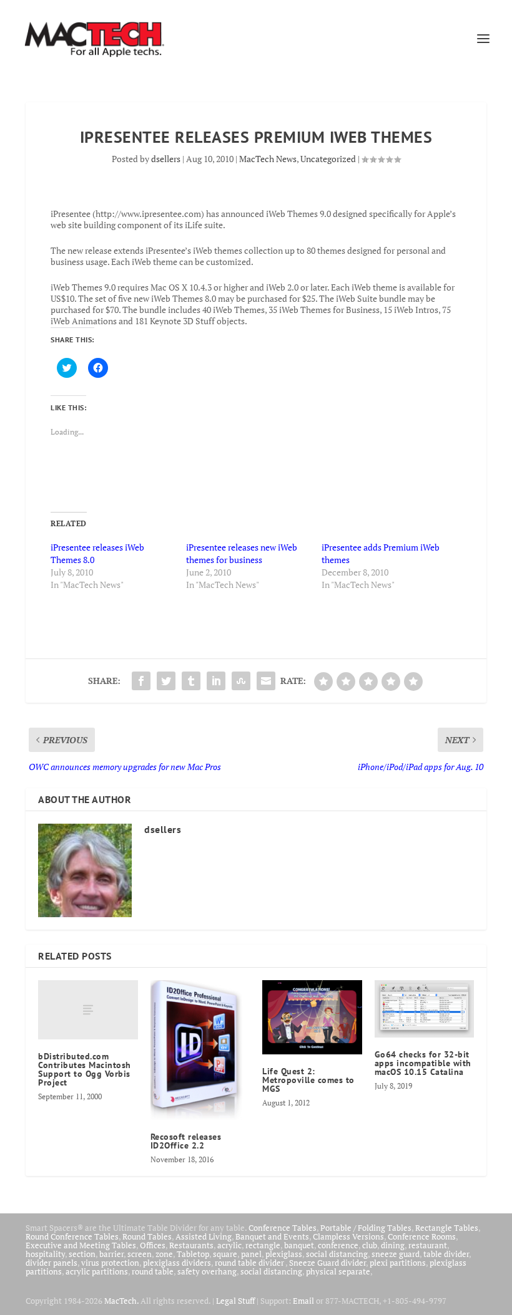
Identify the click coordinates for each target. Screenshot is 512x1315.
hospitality (45, 1254)
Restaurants (191, 1245)
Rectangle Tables (446, 1227)
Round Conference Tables (72, 1236)
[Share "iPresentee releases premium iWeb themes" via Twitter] (166, 680)
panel (251, 1254)
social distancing (337, 1254)
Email (303, 1300)
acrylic (229, 1245)
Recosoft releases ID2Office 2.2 (186, 1141)
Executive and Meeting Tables (81, 1245)
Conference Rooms (422, 1236)
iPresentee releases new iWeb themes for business (241, 553)
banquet (299, 1245)
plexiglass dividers (177, 1262)
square (225, 1254)
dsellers (165, 159)
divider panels (51, 1262)
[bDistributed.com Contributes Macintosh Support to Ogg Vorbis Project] (88, 1010)
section (82, 1254)
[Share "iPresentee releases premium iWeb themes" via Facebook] (141, 680)
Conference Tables (283, 1227)
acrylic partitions (97, 1271)
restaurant (427, 1245)
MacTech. (121, 1300)
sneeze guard (396, 1254)
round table (153, 1271)
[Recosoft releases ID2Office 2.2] (200, 1050)
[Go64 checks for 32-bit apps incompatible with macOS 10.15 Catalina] (425, 1009)
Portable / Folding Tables (365, 1227)
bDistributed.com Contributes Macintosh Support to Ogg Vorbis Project (84, 1069)
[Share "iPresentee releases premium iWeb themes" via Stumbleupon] (241, 680)
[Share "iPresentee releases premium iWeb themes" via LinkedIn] (216, 680)
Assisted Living (203, 1236)
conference (338, 1245)
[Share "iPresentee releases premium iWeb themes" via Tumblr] (191, 680)
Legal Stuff (235, 1300)
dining (393, 1245)
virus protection (110, 1262)
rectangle (262, 1245)
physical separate (338, 1271)
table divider (446, 1254)
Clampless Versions (348, 1236)
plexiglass (283, 1254)
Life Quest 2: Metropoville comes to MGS (308, 1080)
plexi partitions (398, 1262)
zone (164, 1254)
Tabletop (193, 1254)
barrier (111, 1254)
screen (139, 1254)
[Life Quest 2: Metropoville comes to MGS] (312, 1017)
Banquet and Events (272, 1236)
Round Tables (147, 1236)
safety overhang (207, 1271)
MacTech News (268, 159)
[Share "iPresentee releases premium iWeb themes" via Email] (266, 680)
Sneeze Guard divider (327, 1262)
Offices (152, 1245)
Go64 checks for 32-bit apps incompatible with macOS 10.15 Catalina (423, 1063)
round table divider (250, 1262)
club (369, 1245)
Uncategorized (328, 159)
